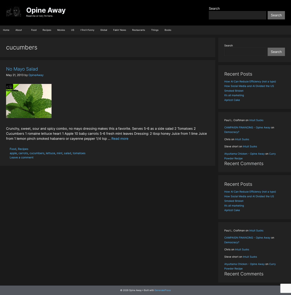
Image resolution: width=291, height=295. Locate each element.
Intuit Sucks (256, 120)
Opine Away (46, 10)
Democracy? (231, 132)
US (72, 30)
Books (168, 30)
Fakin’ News (119, 30)
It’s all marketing (234, 95)
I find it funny (87, 30)
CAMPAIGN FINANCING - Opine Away (247, 127)
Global (103, 30)
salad (67, 153)
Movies (61, 30)
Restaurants (138, 30)
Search (214, 8)
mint (59, 153)
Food (34, 30)
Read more (119, 139)
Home (6, 30)
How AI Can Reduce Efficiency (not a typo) (250, 81)
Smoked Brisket (233, 90)
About (18, 30)
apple (13, 153)
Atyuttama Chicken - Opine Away (244, 153)
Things (155, 30)
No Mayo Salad (22, 69)
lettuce (50, 153)
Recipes (47, 30)
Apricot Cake (232, 100)
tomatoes (79, 153)
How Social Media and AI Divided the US (249, 86)
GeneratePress (163, 290)
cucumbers (37, 153)
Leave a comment (21, 157)
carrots (23, 153)
